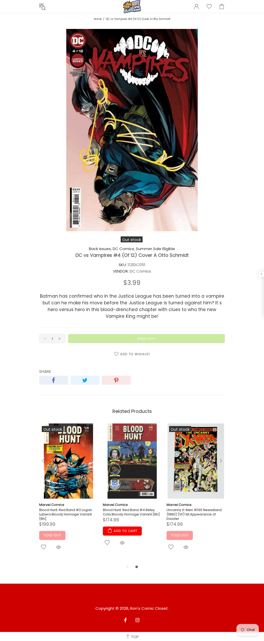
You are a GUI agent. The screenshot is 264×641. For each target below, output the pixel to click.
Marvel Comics (51, 505)
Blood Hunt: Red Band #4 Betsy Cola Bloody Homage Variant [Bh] (131, 512)
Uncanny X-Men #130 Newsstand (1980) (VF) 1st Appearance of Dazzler (194, 514)
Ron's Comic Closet (149, 608)
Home (98, 19)
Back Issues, (100, 248)
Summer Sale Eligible (155, 248)
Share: (45, 371)
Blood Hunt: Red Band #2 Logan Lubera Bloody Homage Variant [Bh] (65, 514)
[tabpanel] (68, 493)
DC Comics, (124, 248)
